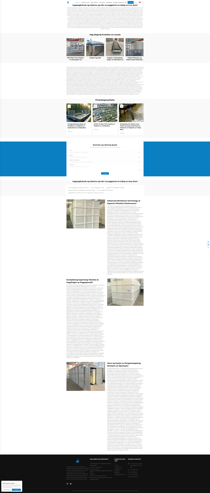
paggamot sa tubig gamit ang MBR (115, 187)
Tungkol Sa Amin (85, 2)
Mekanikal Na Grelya (94, 479)
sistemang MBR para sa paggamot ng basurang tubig (81, 190)
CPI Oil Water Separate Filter (96, 467)
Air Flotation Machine (94, 469)
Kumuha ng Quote (130, 3)
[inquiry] (208, 247)
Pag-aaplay (102, 2)
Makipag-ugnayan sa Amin (120, 2)
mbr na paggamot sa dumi (97, 187)
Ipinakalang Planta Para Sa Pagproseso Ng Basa (100, 463)
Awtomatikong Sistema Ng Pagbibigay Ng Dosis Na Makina (101, 471)
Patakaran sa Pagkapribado (131, 490)
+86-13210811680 (133, 472)
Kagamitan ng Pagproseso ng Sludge (98, 475)
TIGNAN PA (70, 131)
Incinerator (92, 473)
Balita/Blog (109, 2)
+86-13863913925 (133, 469)
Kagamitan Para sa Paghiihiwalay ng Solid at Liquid (101, 477)
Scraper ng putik (95, 58)
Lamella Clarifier (93, 465)
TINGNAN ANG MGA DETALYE (75, 47)
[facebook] (67, 484)
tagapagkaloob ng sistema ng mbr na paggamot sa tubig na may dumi (86, 192)
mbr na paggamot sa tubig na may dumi (78, 187)
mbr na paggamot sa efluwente (105, 190)
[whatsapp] (208, 242)
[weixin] (208, 244)
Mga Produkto (94, 2)
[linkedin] (71, 484)
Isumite (105, 173)
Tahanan (77, 2)
